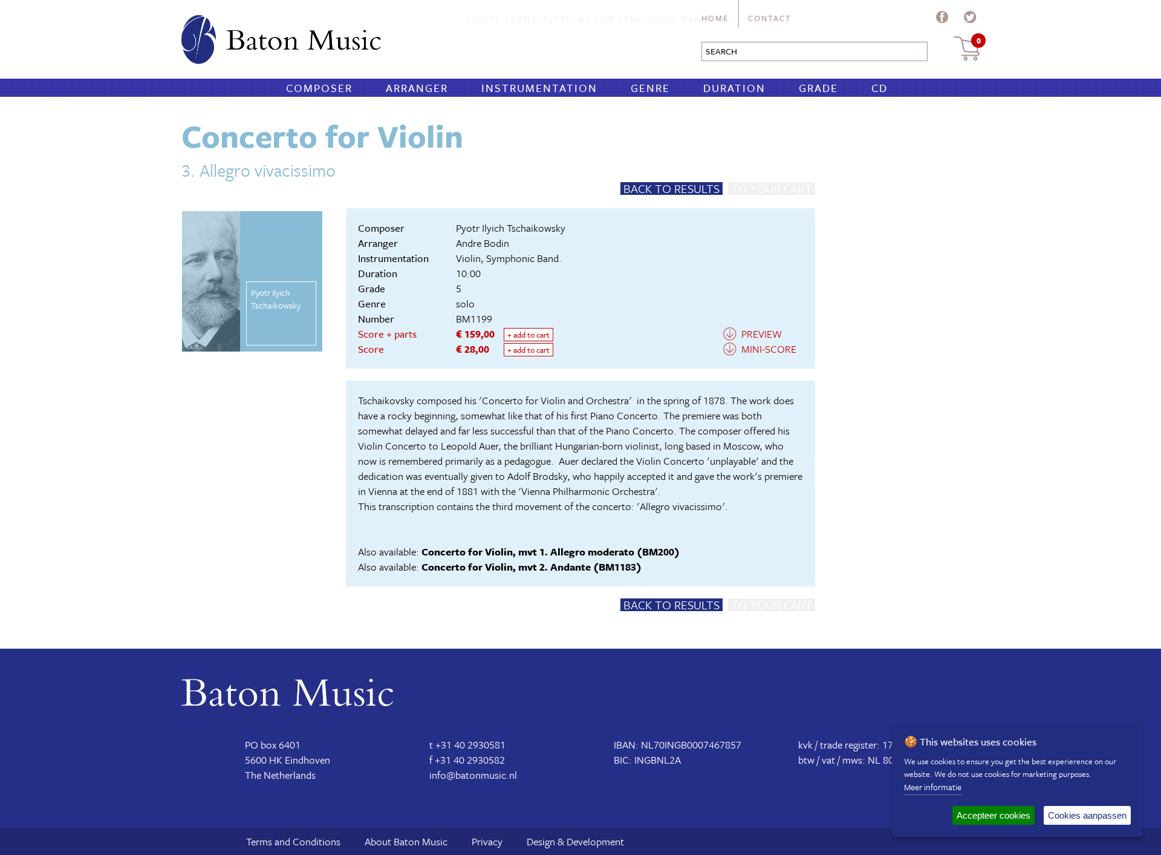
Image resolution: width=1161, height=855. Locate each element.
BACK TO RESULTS (671, 188)
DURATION (734, 88)
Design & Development (575, 841)
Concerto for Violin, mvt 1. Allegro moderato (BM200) (550, 551)
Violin (468, 258)
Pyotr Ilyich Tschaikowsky (510, 227)
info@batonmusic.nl (473, 774)
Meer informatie (932, 787)
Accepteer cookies (993, 815)
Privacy (487, 841)
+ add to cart (528, 335)
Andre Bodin (482, 243)
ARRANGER (417, 88)
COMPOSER (319, 88)
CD (879, 88)
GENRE (650, 88)
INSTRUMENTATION (539, 88)
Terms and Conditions (293, 841)
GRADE (818, 88)
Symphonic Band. (524, 258)
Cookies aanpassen (1087, 815)
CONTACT (770, 18)
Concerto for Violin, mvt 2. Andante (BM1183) (531, 566)
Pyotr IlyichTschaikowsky (276, 299)
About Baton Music (406, 841)
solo (465, 303)
